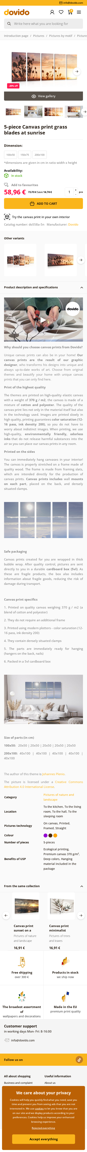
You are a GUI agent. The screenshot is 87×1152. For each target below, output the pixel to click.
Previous (6, 915)
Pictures (38, 36)
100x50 (10, 155)
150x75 (24, 155)
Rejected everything (43, 1128)
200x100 (40, 155)
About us (50, 1083)
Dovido (73, 224)
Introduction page (16, 36)
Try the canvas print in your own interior (41, 217)
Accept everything (44, 1139)
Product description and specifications (31, 287)
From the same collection (22, 886)
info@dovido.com (22, 1040)
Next (77, 71)
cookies (39, 1108)
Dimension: (13, 145)
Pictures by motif (60, 36)
